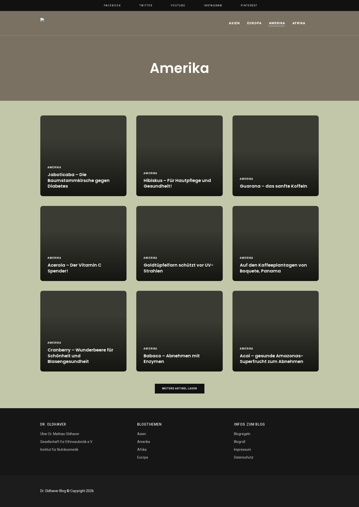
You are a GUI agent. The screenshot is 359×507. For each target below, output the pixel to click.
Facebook (112, 5)
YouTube (178, 5)
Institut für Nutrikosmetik (59, 449)
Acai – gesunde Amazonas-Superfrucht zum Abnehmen (271, 358)
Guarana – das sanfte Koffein (273, 186)
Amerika (277, 23)
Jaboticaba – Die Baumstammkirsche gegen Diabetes (79, 180)
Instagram (213, 5)
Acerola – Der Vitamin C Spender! (74, 268)
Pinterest (249, 5)
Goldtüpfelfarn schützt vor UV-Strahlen (179, 268)
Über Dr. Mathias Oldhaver (59, 434)
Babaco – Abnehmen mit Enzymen (172, 358)
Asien (234, 23)
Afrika (298, 23)
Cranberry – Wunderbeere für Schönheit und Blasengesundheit (80, 355)
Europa (254, 23)
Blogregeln (242, 434)
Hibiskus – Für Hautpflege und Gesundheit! (177, 183)
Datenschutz (243, 457)
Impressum (242, 449)
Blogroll (239, 441)
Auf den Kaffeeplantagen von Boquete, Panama (273, 268)
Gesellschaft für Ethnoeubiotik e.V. (66, 441)
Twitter (145, 5)
